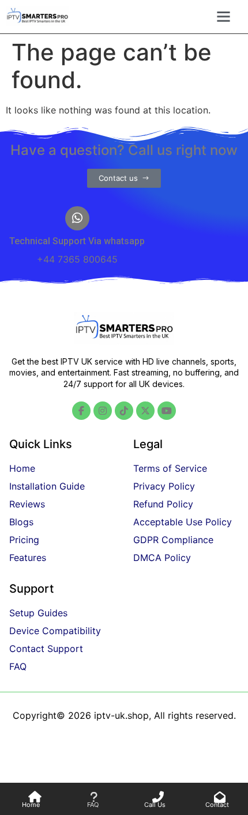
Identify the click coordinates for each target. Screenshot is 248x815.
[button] (223, 17)
